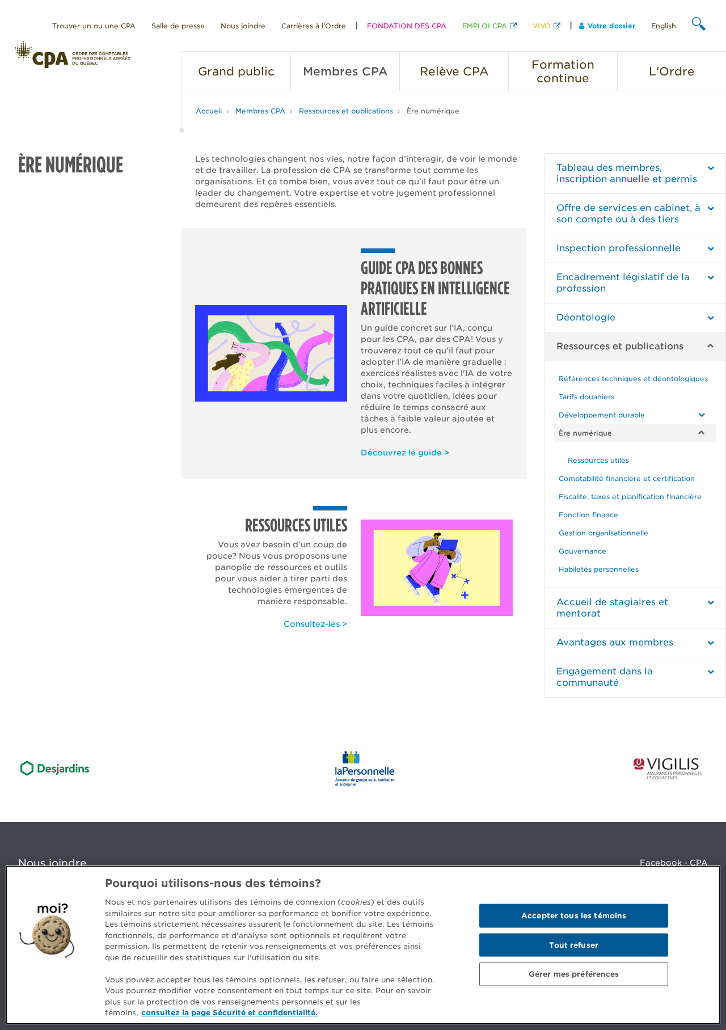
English (663, 26)
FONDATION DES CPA (406, 26)
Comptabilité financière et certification (627, 478)
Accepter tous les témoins (573, 915)
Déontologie (585, 317)
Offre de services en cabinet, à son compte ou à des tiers (628, 213)
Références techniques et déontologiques (633, 378)
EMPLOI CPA (484, 26)
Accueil (209, 111)
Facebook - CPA (674, 862)
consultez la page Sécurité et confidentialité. (229, 1012)
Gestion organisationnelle (603, 533)
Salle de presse (178, 26)
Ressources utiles (598, 460)
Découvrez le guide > (405, 452)
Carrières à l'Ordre (313, 26)
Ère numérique (433, 111)
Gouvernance (582, 551)
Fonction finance (588, 514)
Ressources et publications (346, 111)
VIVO (542, 26)
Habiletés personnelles (599, 569)
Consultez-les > (315, 623)
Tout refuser (573, 944)
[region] (363, 945)
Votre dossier (611, 26)
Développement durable (602, 415)
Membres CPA (260, 111)
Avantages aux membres (614, 642)
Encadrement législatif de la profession (623, 283)
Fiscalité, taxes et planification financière (630, 496)
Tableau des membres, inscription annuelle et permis (626, 173)
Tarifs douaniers (586, 396)
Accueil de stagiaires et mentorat (612, 608)
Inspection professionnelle (618, 248)
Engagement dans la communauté (604, 677)
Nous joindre (243, 26)
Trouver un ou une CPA (94, 26)
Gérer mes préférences (574, 974)
